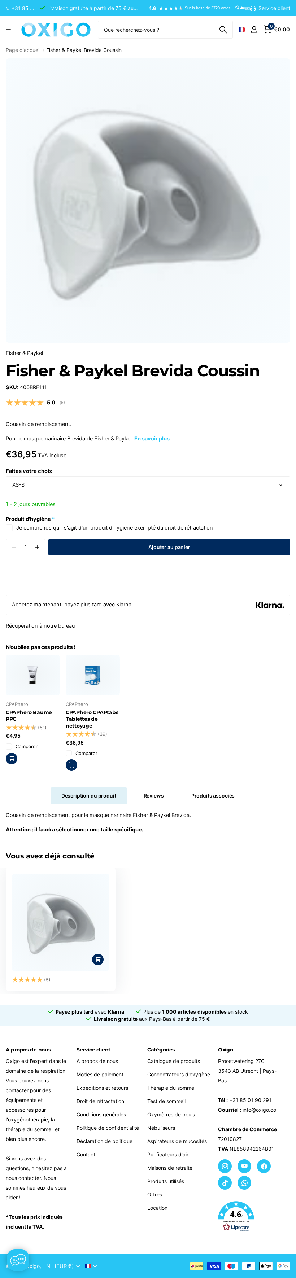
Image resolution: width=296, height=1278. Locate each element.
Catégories (161, 1049)
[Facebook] (264, 1166)
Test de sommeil (166, 1101)
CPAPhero (17, 704)
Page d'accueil (23, 50)
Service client (93, 1049)
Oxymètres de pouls (171, 1114)
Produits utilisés (165, 1181)
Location (157, 1208)
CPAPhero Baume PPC (29, 716)
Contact (86, 1154)
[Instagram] (225, 1166)
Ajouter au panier (169, 547)
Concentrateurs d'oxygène (178, 1074)
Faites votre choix (29, 471)
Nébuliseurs (161, 1128)
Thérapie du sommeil (171, 1088)
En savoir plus (152, 438)
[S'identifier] (254, 30)
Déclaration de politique (104, 1141)
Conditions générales (101, 1114)
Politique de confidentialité (108, 1128)
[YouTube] (244, 1166)
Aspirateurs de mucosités (177, 1141)
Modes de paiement (100, 1074)
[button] (196, 8)
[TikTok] (225, 1183)
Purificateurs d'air (167, 1154)
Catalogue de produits (173, 1061)
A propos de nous (97, 1061)
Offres (154, 1194)
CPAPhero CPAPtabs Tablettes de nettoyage (92, 719)
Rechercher (223, 30)
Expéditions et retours (102, 1088)
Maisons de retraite (169, 1168)
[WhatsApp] (244, 1183)
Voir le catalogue (10, 30)
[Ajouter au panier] (98, 959)
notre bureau (59, 626)
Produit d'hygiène (30, 519)
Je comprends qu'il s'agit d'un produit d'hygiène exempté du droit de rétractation (114, 527)
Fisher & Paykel (24, 353)
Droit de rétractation (100, 1101)
